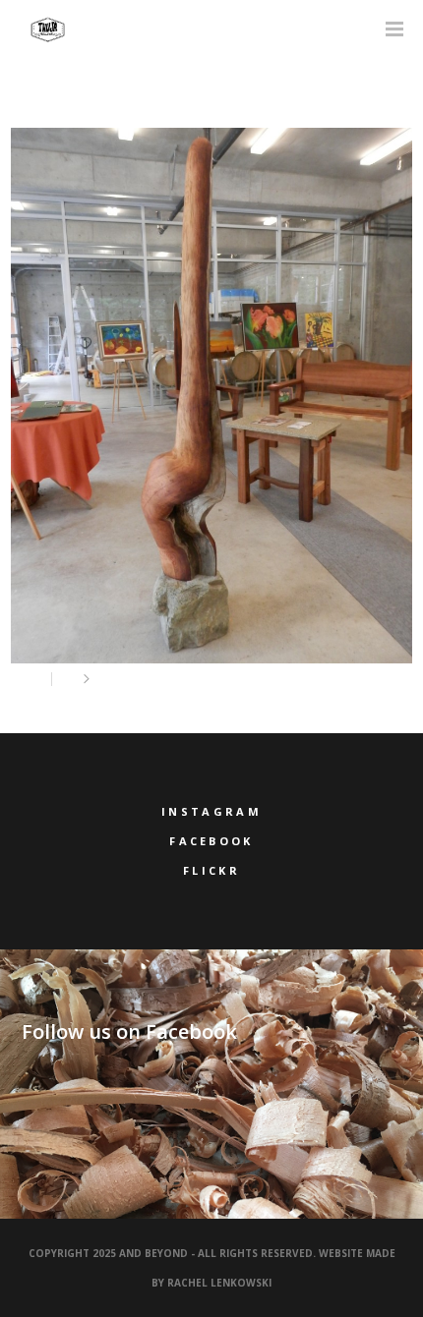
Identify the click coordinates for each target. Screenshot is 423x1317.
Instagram (211, 811)
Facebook (211, 840)
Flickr (211, 870)
